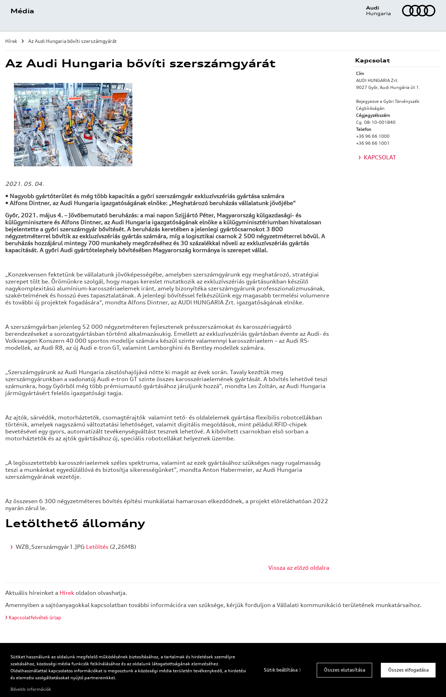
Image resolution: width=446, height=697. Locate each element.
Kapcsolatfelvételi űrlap (35, 617)
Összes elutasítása (344, 670)
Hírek (67, 592)
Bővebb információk (30, 689)
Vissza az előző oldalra (298, 567)
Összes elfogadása (408, 670)
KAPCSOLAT (380, 157)
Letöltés (97, 546)
